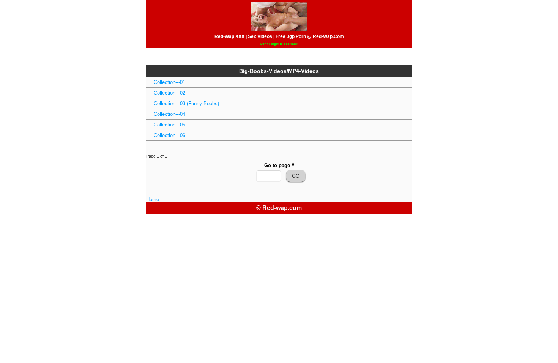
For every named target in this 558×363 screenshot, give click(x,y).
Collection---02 (169, 93)
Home (152, 199)
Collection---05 (169, 125)
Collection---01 (169, 82)
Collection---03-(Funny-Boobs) (186, 103)
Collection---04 (169, 114)
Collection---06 (169, 135)
